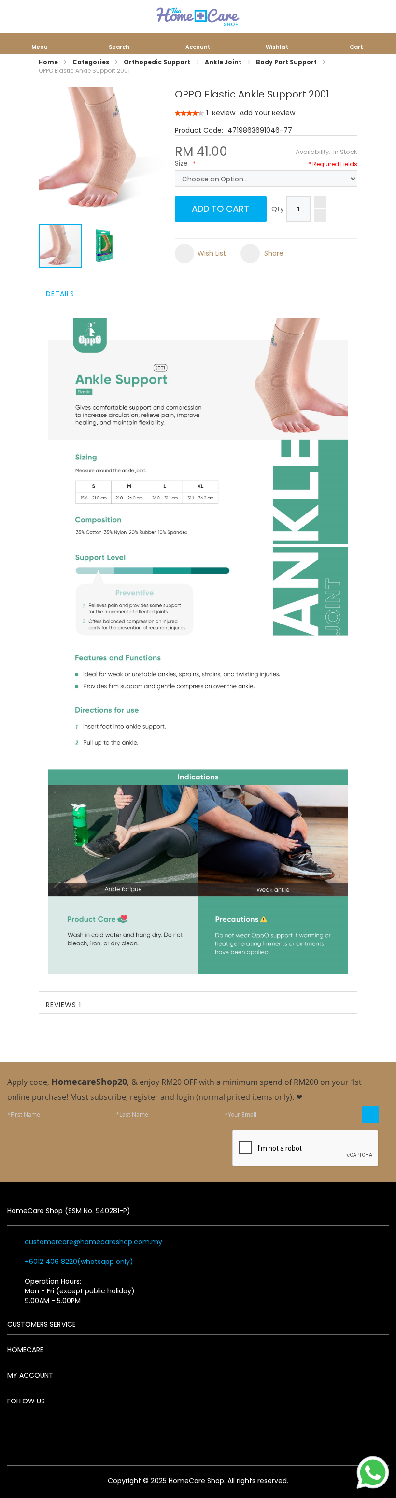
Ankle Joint (223, 62)
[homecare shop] (198, 17)
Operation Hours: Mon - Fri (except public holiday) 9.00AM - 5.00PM (80, 1290)
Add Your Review (267, 113)
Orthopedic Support (157, 62)
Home (48, 62)
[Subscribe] (370, 1114)
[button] (105, 246)
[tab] (198, 293)
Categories (90, 62)
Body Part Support (286, 62)
